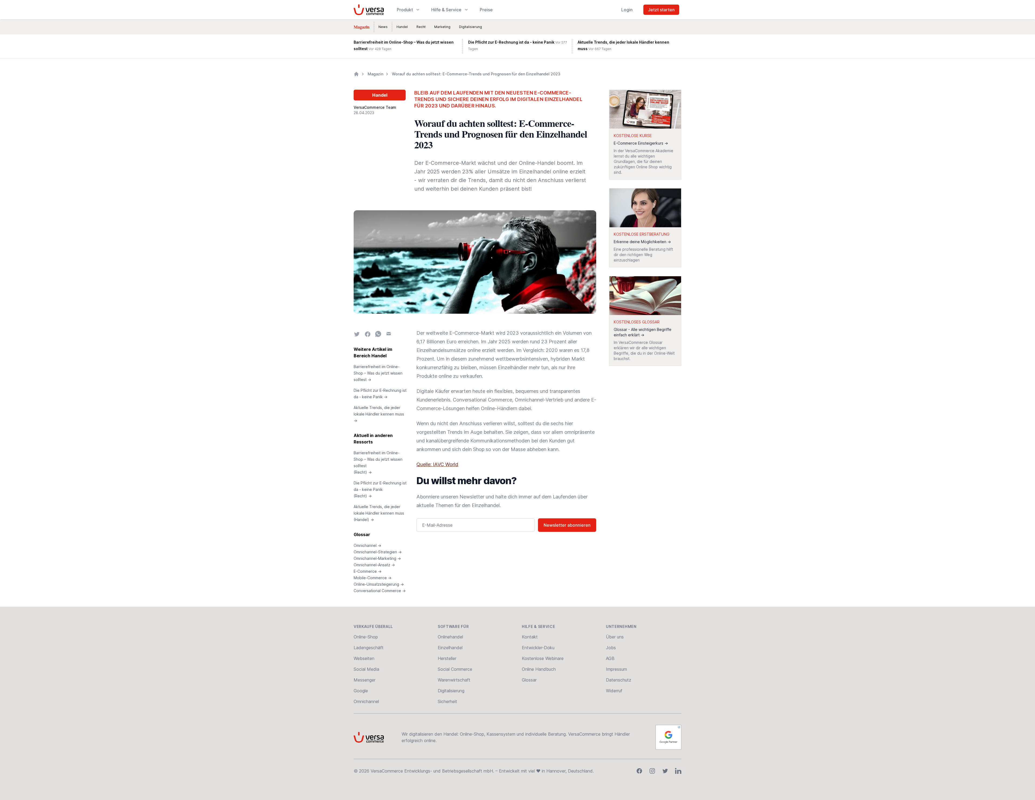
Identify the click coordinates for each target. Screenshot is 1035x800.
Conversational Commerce (380, 590)
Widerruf (614, 690)
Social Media (366, 669)
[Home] (356, 74)
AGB (610, 658)
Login (627, 9)
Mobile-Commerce (372, 577)
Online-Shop (366, 637)
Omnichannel (367, 545)
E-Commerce (367, 571)
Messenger (364, 680)
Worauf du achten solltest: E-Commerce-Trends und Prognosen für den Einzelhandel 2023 (476, 74)
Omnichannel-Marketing (377, 558)
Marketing (442, 27)
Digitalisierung (470, 27)
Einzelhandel (450, 647)
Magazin (362, 27)
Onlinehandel (450, 637)
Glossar (362, 534)
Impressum (616, 669)
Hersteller (447, 658)
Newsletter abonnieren (567, 525)
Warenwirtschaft (454, 680)
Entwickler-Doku (538, 647)
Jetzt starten (661, 9)
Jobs (611, 647)
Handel (402, 27)
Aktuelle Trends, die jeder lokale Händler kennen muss (379, 414)
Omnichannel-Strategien (378, 552)
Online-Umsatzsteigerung (379, 584)
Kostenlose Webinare (543, 658)
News (383, 27)
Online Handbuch (539, 669)
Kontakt (530, 637)
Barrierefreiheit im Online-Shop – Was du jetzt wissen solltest (378, 373)
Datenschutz (618, 680)
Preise (486, 9)
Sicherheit (447, 701)
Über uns (615, 637)
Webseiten (364, 658)
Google (361, 690)
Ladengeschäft (369, 647)
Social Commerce (455, 669)
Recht (421, 27)
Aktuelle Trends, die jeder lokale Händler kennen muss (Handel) (379, 513)
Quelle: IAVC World (437, 464)
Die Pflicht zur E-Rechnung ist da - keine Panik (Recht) (380, 489)
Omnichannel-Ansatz (374, 565)
